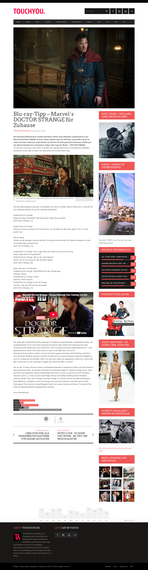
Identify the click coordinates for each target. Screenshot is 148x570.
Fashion (48, 22)
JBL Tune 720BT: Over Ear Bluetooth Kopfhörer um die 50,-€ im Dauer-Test (117, 257)
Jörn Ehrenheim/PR (27, 400)
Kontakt (107, 566)
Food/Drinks (76, 22)
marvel (58, 410)
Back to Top (128, 520)
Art (124, 22)
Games (89, 22)
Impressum (123, 566)
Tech (99, 22)
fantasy (51, 410)
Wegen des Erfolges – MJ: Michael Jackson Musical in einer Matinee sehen (117, 263)
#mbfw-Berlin (61, 22)
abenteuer (24, 410)
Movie (28, 22)
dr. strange (41, 410)
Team (115, 566)
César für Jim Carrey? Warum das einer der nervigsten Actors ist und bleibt (117, 276)
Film (26, 407)
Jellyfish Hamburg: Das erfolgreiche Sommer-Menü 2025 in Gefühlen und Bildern (117, 270)
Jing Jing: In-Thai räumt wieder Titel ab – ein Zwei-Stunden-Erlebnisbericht (117, 283)
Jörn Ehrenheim (21, 131)
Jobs (131, 566)
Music (37, 22)
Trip (115, 22)
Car (107, 22)
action (32, 410)
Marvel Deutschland (29, 405)
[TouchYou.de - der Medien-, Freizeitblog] (43, 11)
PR (22, 403)
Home (18, 22)
